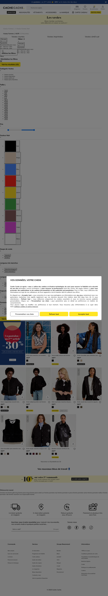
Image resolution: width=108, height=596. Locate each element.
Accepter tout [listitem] (83, 314)
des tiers (80, 295)
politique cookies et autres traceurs (26, 306)
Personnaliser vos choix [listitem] (24, 314)
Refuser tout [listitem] (54, 314)
